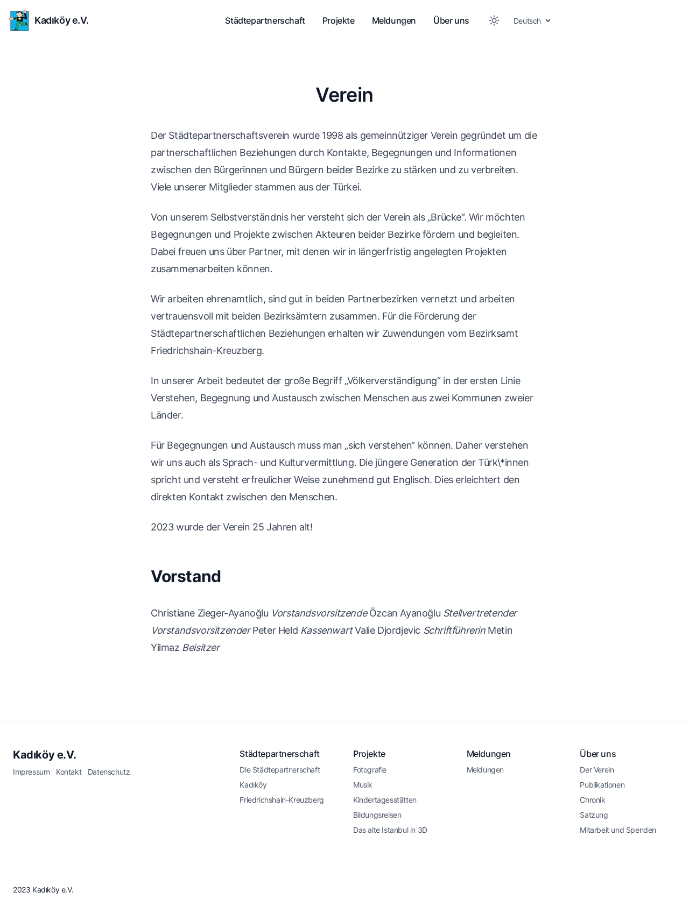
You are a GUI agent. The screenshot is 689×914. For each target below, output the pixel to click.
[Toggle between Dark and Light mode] (494, 20)
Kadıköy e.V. (44, 754)
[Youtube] (670, 888)
